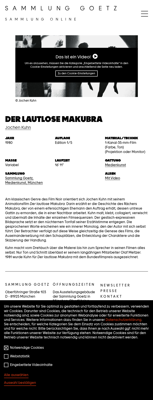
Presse (109, 291)
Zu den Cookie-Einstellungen (76, 73)
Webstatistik (20, 356)
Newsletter (115, 285)
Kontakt (111, 296)
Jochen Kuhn (18, 127)
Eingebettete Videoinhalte (31, 365)
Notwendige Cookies (27, 348)
